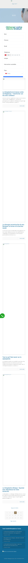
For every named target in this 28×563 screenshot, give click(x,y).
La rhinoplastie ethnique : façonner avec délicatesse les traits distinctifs (13, 489)
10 (15, 515)
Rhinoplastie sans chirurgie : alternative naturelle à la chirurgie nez (14, 538)
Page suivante (13, 521)
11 (18, 515)
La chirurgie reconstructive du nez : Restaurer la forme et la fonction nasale (13, 226)
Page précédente (14, 507)
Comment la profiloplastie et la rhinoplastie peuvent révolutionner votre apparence (13, 532)
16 (15, 517)
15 (12, 517)
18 (20, 517)
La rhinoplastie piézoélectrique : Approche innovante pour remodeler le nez (13, 545)
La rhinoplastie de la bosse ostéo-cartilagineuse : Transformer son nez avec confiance (13, 93)
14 (9, 517)
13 (7, 517)
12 (20, 515)
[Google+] (15, 560)
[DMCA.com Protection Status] (9, 551)
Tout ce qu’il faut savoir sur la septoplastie (11, 358)
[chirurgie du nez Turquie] (14, 4)
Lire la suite (22, 105)
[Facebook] (13, 560)
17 (18, 517)
